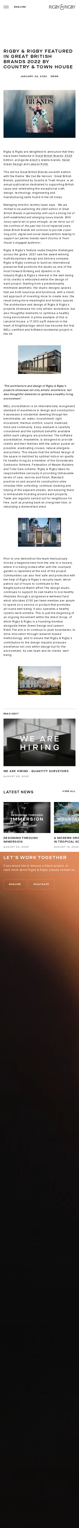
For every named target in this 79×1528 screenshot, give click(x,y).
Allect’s (35, 160)
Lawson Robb (38, 164)
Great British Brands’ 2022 (53, 156)
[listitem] (27, 825)
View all (68, 791)
